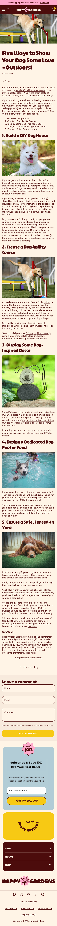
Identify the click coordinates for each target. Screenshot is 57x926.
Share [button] (7, 81)
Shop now (44, 2)
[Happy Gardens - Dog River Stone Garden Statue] (28, 407)
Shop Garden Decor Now (28, 657)
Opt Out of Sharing (28, 902)
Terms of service (45, 908)
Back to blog (30, 667)
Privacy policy (27, 908)
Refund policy (11, 908)
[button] (3, 9)
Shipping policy (28, 914)
